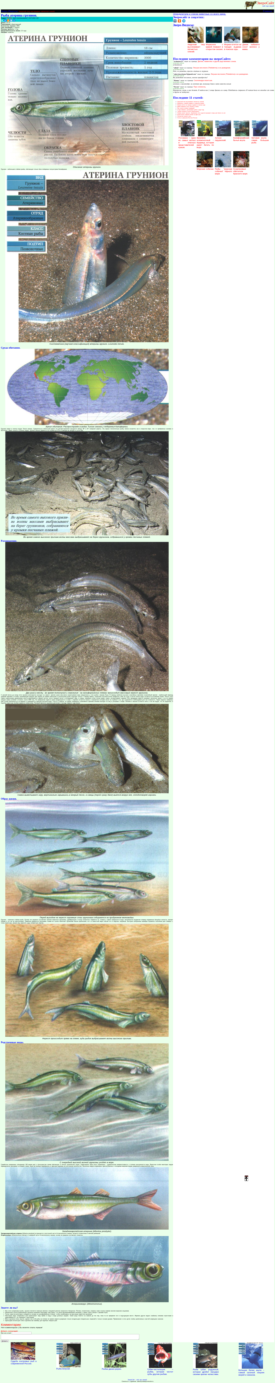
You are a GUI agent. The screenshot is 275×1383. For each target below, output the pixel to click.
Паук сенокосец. (200, 87)
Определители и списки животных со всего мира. (199, 14)
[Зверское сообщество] (175, 22)
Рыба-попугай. (63, 1369)
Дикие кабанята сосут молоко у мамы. (251, 46)
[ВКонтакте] (5, 20)
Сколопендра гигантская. (203, 80)
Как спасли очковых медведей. (186, 108)
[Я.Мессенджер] (2, 20)
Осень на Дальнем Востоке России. (187, 117)
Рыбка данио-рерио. (112, 1369)
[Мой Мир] (14, 20)
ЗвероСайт (265, 3)
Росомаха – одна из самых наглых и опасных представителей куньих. (187, 143)
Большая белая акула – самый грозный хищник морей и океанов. (251, 1372)
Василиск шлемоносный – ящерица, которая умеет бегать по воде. (205, 143)
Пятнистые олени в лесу (184, 116)
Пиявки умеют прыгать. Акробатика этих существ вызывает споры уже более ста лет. (201, 113)
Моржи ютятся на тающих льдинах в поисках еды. (232, 46)
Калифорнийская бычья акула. (241, 139)
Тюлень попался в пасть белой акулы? (188, 111)
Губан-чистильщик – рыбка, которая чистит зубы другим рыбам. (160, 1371)
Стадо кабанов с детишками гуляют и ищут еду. (190, 109)
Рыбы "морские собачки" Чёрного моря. (223, 171)
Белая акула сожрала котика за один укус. (189, 114)
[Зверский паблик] (179, 22)
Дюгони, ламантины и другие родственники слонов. (217, 61)
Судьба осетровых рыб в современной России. (24, 1362)
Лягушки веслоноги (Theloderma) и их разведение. (212, 68)
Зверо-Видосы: (9, 10)
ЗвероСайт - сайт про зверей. (137, 1380)
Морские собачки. (205, 169)
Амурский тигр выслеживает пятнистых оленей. (37, 11)
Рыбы (9, 18)
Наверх (246, 1176)
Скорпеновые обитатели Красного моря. (240, 171)
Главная (267, 10)
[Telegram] (11, 20)
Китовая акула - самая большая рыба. (260, 140)
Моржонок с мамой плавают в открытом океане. (214, 46)
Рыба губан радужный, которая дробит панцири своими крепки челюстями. (206, 1371)
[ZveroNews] (184, 22)
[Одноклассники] (8, 20)
